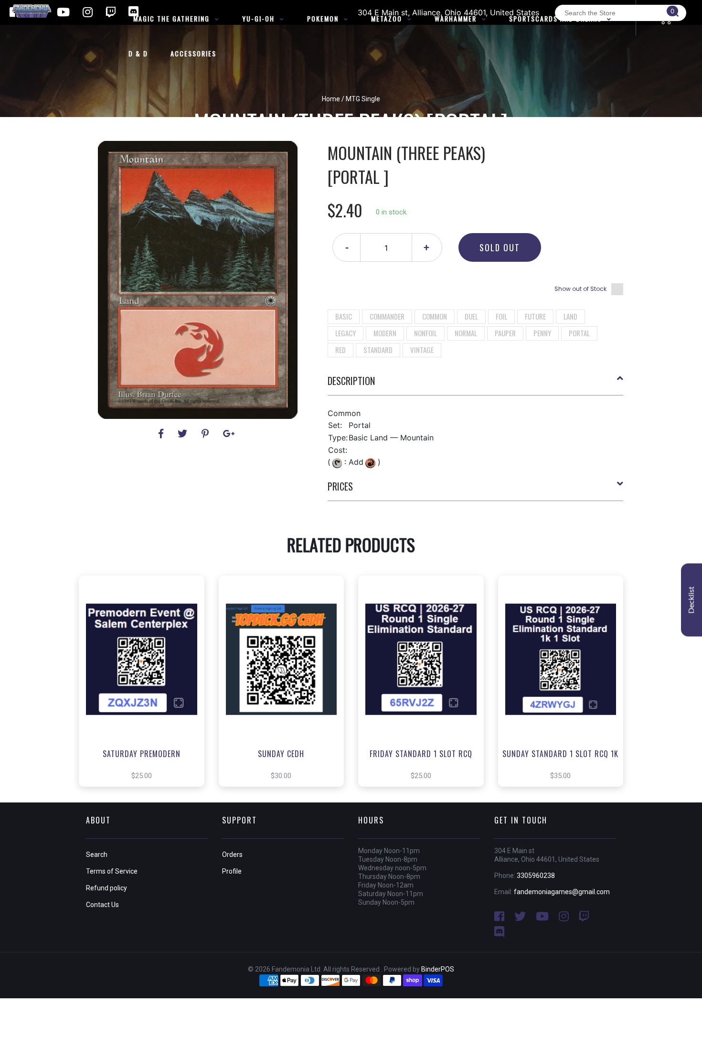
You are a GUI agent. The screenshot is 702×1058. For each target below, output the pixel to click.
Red (340, 349)
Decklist (691, 599)
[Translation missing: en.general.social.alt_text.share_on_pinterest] (207, 433)
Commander (387, 316)
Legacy (345, 333)
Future (535, 316)
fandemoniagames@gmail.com (562, 892)
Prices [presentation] (340, 486)
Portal (579, 333)
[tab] (476, 384)
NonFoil (425, 333)
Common (434, 316)
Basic (343, 316)
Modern (384, 333)
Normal (466, 333)
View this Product (146, 695)
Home (331, 99)
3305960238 (536, 875)
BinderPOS (437, 969)
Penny (542, 333)
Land (570, 316)
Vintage (422, 349)
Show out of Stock (580, 289)
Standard (378, 349)
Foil (501, 316)
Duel (471, 316)
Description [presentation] (351, 381)
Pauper (505, 333)
